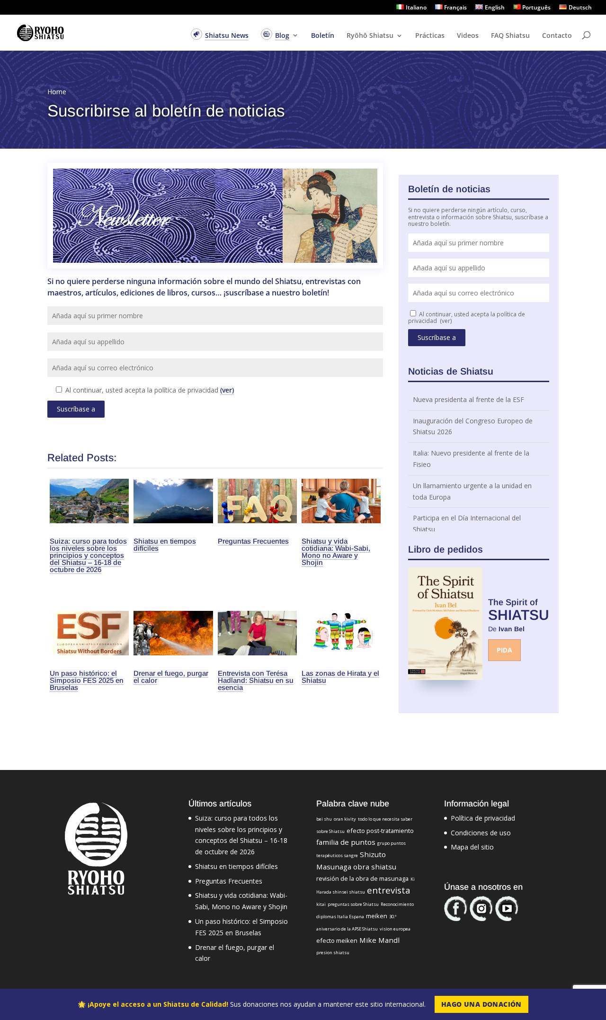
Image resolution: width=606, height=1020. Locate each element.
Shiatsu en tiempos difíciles (165, 544)
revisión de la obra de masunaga (362, 878)
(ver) (227, 389)
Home (56, 91)
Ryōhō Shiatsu (370, 36)
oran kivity (345, 819)
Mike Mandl (379, 940)
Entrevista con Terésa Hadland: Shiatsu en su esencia (256, 680)
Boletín (322, 36)
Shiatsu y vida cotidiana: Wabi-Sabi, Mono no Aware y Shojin (336, 551)
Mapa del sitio (472, 846)
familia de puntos (345, 842)
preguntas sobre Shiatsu (353, 904)
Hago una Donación (481, 1004)
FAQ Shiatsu (510, 36)
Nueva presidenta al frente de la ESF (468, 399)
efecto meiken (336, 940)
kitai (321, 904)
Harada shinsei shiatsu (340, 892)
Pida (504, 649)
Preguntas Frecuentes (253, 541)
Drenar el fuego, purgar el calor (171, 676)
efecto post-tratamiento (380, 830)
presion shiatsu (332, 952)
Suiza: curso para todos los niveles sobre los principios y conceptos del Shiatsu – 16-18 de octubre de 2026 (88, 555)
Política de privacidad (483, 818)
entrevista (388, 890)
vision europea (395, 929)
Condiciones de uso (481, 832)
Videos (468, 36)
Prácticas (430, 36)
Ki (412, 879)
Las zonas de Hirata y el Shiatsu (340, 676)
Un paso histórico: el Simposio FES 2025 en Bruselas (87, 680)
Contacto (557, 36)
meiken (376, 916)
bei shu (324, 819)
